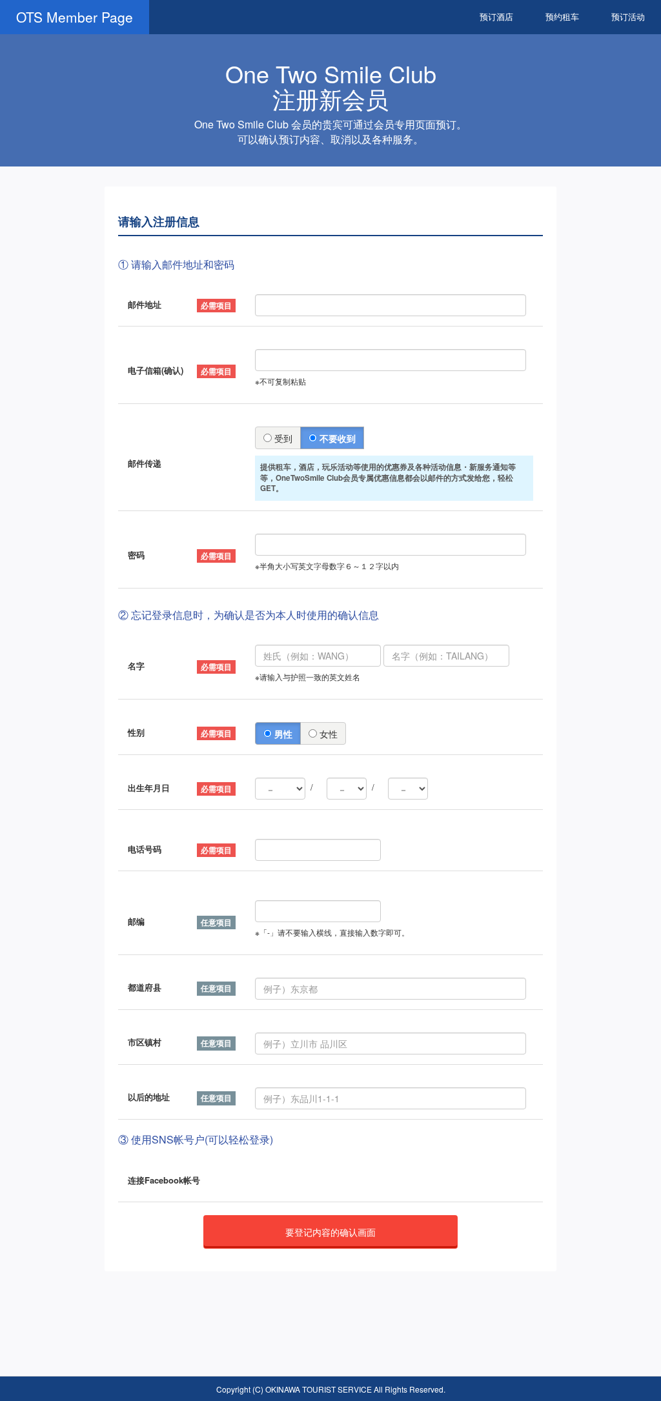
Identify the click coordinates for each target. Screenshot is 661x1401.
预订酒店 (496, 16)
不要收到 (336, 438)
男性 (282, 733)
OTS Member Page (74, 16)
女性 (327, 733)
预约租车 (562, 16)
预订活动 (628, 16)
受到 (282, 438)
